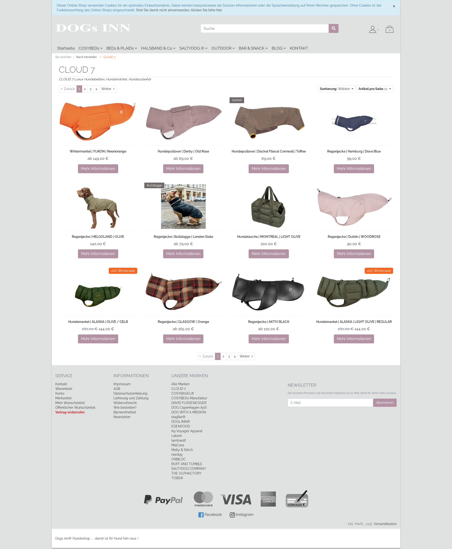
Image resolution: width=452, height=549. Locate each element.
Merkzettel (63, 398)
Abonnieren (385, 402)
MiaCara (177, 445)
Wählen (335, 89)
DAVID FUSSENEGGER (188, 403)
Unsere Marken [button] (189, 375)
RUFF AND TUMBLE (186, 464)
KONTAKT (299, 48)
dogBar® (178, 417)
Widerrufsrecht (125, 403)
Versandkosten (385, 524)
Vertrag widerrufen (70, 412)
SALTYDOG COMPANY (188, 469)
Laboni (176, 436)
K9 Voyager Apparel (186, 431)
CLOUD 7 (178, 389)
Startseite (66, 48)
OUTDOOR (221, 48)
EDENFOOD (180, 426)
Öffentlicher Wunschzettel (75, 407)
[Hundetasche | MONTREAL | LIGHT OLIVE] (268, 206)
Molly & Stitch (182, 450)
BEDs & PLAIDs (120, 48)
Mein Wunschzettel (70, 403)
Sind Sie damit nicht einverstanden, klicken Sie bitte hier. (179, 10)
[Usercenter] (374, 29)
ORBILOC (178, 459)
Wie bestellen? (125, 407)
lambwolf (178, 440)
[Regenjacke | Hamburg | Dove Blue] (354, 121)
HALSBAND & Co (157, 48)
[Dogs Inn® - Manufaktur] (124, 28)
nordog (176, 454)
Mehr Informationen (98, 168)
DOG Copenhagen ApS (189, 407)
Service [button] (64, 375)
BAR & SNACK (252, 48)
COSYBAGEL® (182, 393)
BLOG (277, 48)
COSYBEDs (89, 48)
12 (373, 89)
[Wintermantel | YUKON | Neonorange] (98, 121)
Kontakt (61, 384)
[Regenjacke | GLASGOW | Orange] (183, 291)
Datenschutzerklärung (130, 393)
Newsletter (121, 417)
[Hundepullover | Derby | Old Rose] (183, 121)
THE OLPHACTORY (186, 473)
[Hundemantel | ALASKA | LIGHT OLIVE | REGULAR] (354, 291)
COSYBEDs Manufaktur (189, 398)
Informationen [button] (131, 375)
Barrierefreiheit (124, 412)
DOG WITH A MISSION (188, 412)
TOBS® (177, 478)
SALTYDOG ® (192, 48)
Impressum (122, 384)
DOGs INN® (180, 422)
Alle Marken (180, 384)
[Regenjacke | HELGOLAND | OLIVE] (98, 206)
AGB (116, 389)
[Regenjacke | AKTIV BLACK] (269, 291)
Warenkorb (63, 389)
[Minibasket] (390, 30)
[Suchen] (334, 28)
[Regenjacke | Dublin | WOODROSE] (354, 206)
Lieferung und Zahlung (131, 398)
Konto (59, 393)
